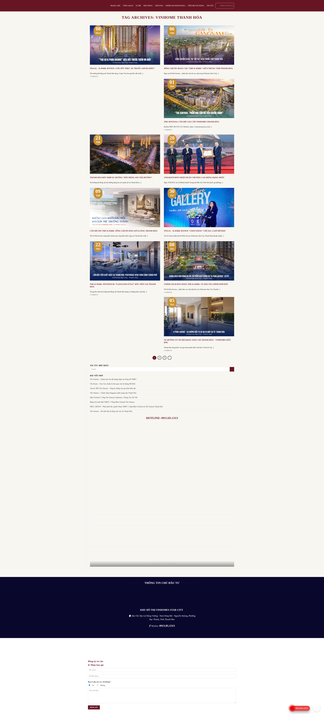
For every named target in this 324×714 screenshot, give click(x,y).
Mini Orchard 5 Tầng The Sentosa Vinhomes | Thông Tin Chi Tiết (113, 397)
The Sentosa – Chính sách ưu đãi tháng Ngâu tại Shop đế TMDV (113, 379)
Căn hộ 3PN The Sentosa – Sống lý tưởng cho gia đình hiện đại (113, 388)
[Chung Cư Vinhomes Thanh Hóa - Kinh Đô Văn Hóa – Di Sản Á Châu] (98, 5)
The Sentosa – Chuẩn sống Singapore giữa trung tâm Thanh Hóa (113, 393)
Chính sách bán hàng (175, 6)
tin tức (210, 6)
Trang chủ (115, 6)
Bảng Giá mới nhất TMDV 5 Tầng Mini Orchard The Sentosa (112, 402)
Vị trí (138, 6)
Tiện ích (159, 6)
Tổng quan (128, 6)
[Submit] (232, 369)
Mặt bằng (148, 6)
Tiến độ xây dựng (196, 6)
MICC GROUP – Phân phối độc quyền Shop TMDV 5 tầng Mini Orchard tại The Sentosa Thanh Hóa (126, 407)
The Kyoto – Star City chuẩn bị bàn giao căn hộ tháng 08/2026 (112, 384)
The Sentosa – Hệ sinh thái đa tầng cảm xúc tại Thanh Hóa (111, 411)
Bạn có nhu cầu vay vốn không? (99, 682)
